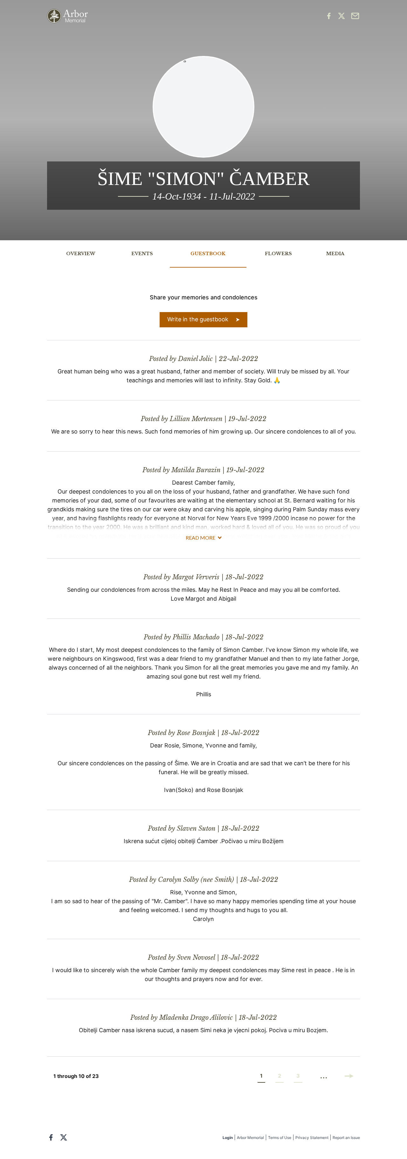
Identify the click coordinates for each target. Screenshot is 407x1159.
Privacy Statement (311, 1137)
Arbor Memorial (250, 1137)
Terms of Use (279, 1137)
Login (228, 1137)
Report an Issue (346, 1137)
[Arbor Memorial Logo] (67, 16)
